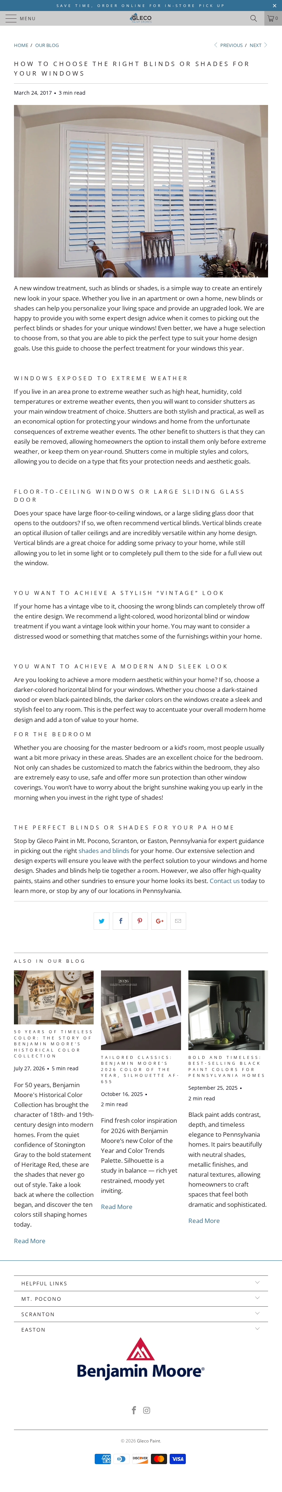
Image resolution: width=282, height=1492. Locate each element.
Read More (30, 1241)
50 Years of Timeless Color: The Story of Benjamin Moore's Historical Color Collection (54, 1044)
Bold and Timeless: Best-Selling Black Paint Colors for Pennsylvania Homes (227, 1066)
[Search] (256, 18)
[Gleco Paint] (141, 18)
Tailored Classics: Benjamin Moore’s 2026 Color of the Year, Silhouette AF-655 (140, 1069)
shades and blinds (104, 850)
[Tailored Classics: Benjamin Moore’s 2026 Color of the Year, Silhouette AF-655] (141, 1047)
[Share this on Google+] (159, 921)
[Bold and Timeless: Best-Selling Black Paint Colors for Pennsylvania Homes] (228, 1047)
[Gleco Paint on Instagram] (147, 1410)
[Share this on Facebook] (121, 921)
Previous (231, 45)
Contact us (225, 880)
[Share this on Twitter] (101, 921)
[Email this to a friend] (178, 921)
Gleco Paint (148, 1441)
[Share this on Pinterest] (140, 921)
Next (256, 45)
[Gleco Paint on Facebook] (134, 1410)
